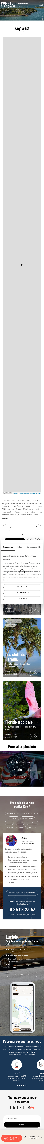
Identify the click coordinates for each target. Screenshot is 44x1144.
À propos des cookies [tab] (34, 547)
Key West (20, 823)
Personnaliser (21, 592)
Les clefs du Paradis (15, 656)
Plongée (9, 823)
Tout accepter (22, 586)
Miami (11, 827)
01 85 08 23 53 (22, 909)
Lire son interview (27, 844)
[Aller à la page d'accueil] (8, 5)
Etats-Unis (22, 766)
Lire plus (5, 518)
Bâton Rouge (11, 813)
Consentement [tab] (8, 547)
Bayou (31, 827)
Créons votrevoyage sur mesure (11, 1138)
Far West (21, 827)
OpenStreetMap (24, 493)
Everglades (13, 818)
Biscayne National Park (28, 813)
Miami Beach (32, 823)
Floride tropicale (19, 722)
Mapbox (16, 493)
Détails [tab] (19, 547)
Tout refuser (22, 598)
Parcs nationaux (27, 818)
